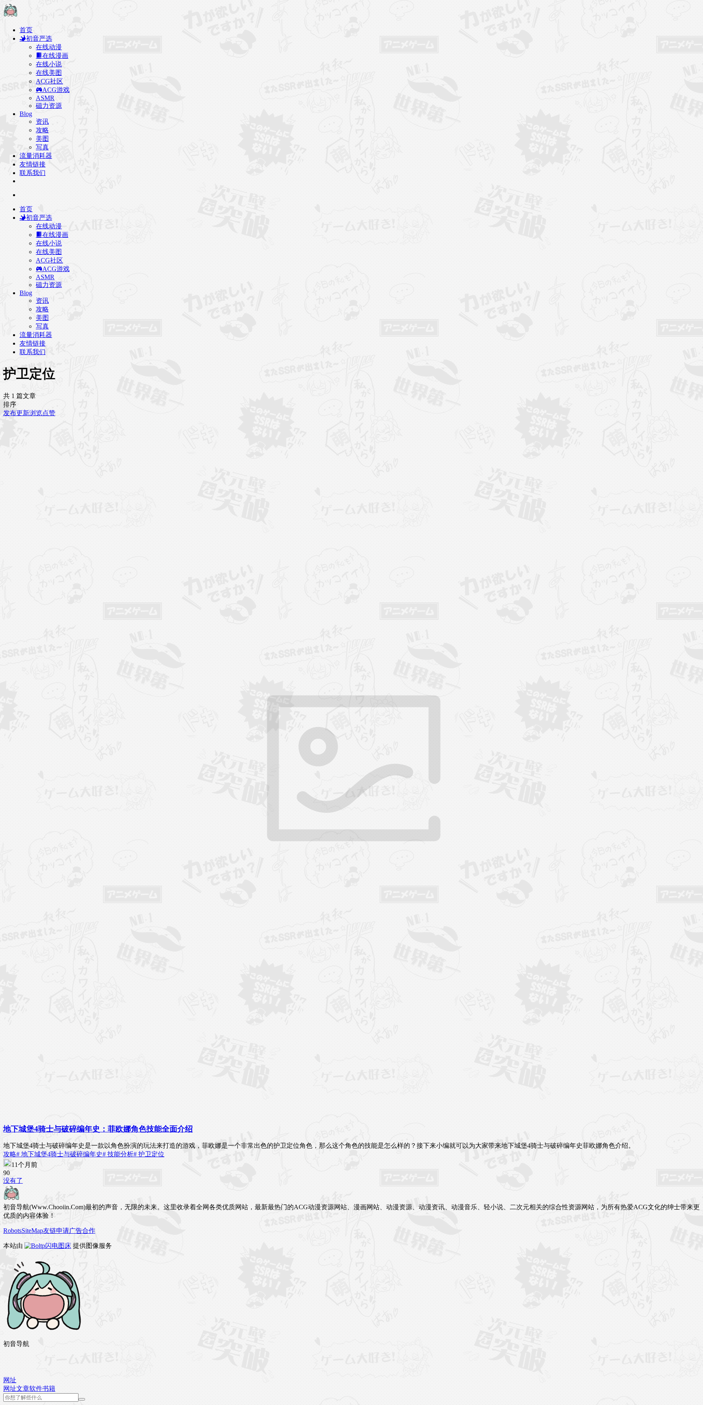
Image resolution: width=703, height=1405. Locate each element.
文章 (22, 1388)
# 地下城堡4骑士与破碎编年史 (59, 1154)
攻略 (42, 130)
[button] (9, 1380)
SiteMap (32, 1230)
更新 (22, 412)
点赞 (48, 412)
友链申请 (56, 1230)
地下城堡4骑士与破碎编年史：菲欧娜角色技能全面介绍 (98, 1129)
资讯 (42, 121)
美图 (42, 138)
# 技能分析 (118, 1154)
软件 (35, 1388)
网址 (9, 1388)
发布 (9, 412)
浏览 (35, 412)
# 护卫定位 (148, 1154)
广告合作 (82, 1230)
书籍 (48, 1388)
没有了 (13, 1180)
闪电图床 (58, 1245)
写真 (42, 147)
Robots (12, 1230)
